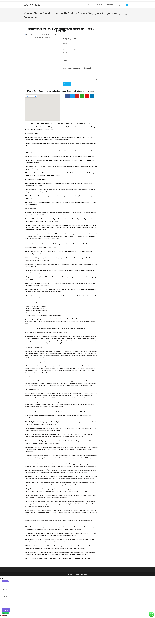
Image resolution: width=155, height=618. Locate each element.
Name (65, 43)
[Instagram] (87, 96)
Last (75, 49)
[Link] (82, 96)
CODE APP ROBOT (33, 4)
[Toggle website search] (131, 5)
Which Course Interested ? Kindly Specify (78, 68)
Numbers (66, 53)
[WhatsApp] (2, 613)
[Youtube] (77, 96)
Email (65, 60)
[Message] (78, 601)
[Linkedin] (92, 96)
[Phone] (2, 615)
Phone (5, 615)
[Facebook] (67, 96)
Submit (66, 83)
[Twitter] (72, 96)
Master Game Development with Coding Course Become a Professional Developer (109, 15)
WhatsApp (6, 613)
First (64, 49)
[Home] (85, 15)
